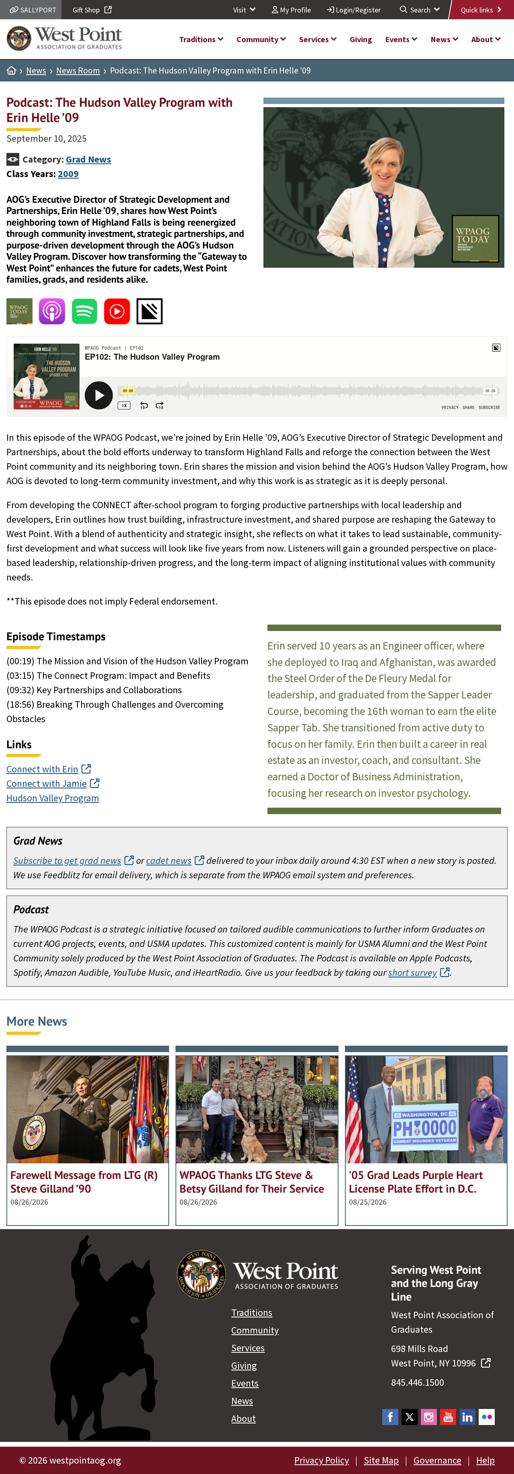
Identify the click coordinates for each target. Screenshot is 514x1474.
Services (248, 1348)
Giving (244, 1365)
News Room (78, 70)
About (243, 1418)
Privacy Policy (321, 1460)
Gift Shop (87, 9)
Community (255, 1330)
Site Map (381, 1460)
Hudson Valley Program (52, 798)
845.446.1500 (417, 1382)
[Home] (11, 70)
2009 (68, 173)
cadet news (169, 860)
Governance (437, 1460)
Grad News (88, 159)
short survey (412, 972)
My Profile (294, 9)
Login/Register (357, 9)
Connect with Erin (42, 769)
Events (245, 1383)
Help (485, 1460)
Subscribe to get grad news (67, 860)
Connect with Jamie (46, 783)
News (36, 70)
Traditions (251, 1312)
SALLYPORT (38, 9)
